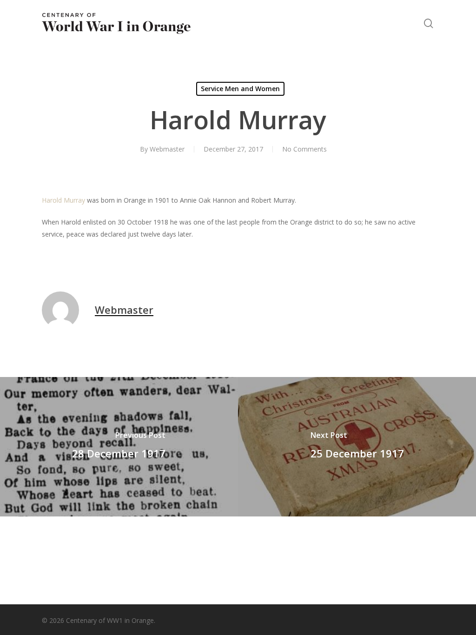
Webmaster (167, 149)
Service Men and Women (240, 88)
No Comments (304, 149)
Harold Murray (63, 200)
